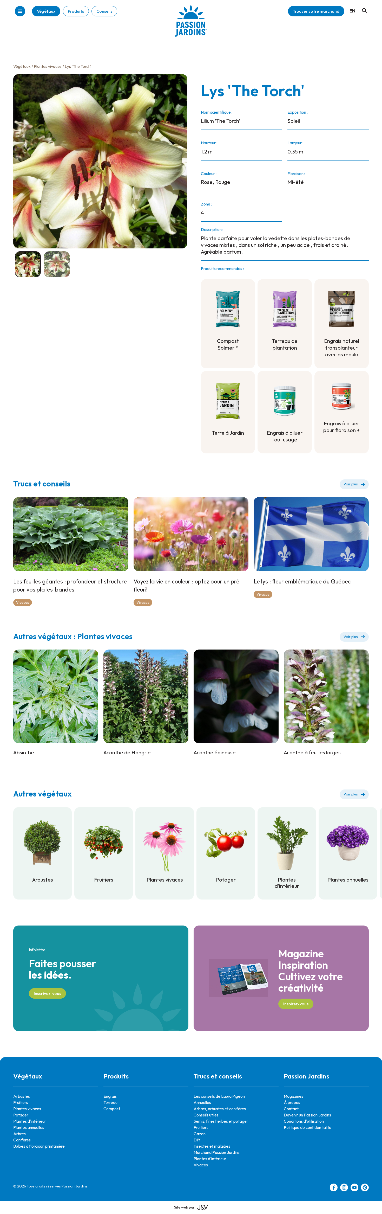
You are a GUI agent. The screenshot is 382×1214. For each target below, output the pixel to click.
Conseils (104, 11)
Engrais (110, 1096)
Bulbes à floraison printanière (39, 1146)
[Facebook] (334, 1188)
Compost (111, 1108)
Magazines (293, 1096)
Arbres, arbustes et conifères (220, 1108)
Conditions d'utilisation (304, 1121)
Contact (291, 1108)
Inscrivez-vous (47, 993)
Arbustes (21, 1096)
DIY (197, 1139)
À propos (292, 1102)
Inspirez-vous (295, 1003)
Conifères (22, 1139)
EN (352, 11)
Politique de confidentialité (307, 1127)
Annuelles (202, 1102)
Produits (76, 11)
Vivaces (22, 602)
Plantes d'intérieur (29, 1121)
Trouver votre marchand (316, 11)
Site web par (184, 1207)
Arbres (19, 1133)
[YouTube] (354, 1188)
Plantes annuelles (28, 1127)
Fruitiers (20, 1102)
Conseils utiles (206, 1114)
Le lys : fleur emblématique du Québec (302, 581)
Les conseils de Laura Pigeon (219, 1096)
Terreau (110, 1102)
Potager (20, 1114)
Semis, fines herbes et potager (221, 1121)
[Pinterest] (365, 1188)
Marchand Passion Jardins (217, 1152)
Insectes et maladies (212, 1146)
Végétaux (46, 11)
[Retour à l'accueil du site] (191, 25)
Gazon (200, 1133)
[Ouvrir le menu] (20, 11)
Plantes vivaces (48, 66)
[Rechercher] (362, 6)
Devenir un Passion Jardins (307, 1114)
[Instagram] (344, 1188)
